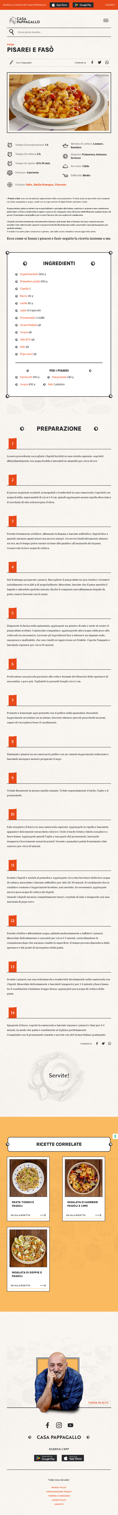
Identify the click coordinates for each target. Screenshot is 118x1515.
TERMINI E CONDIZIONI (59, 1496)
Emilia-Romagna (43, 184)
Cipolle (24, 288)
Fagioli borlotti (29, 274)
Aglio (23, 310)
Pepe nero (26, 354)
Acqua (24, 332)
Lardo (23, 303)
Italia (29, 184)
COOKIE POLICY (59, 1500)
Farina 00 (26, 377)
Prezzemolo (27, 318)
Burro (23, 296)
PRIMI (10, 44)
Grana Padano (28, 325)
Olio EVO (25, 339)
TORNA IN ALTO (98, 1402)
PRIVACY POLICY (59, 1487)
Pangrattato (59, 377)
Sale (22, 347)
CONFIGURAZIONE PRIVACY (59, 1491)
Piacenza (60, 184)
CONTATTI (110, 5)
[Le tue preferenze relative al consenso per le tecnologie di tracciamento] (115, 1136)
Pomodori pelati (30, 281)
